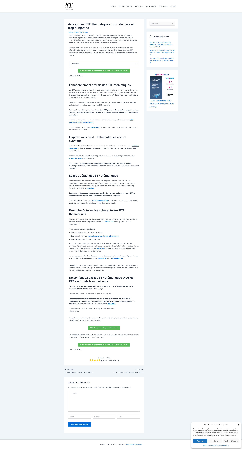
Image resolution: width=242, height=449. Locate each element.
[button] (238, 425)
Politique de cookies (208, 445)
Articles (138, 6)
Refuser (215, 441)
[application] (142, 6)
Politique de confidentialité (221, 445)
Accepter (200, 441)
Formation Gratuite (125, 6)
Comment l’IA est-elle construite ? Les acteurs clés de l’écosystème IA (162, 60)
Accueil (113, 6)
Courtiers (162, 6)
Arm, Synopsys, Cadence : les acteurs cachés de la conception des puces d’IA (161, 44)
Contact (173, 6)
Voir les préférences (231, 441)
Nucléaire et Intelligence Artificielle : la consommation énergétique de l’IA (162, 52)
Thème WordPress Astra (133, 444)
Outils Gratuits (151, 6)
